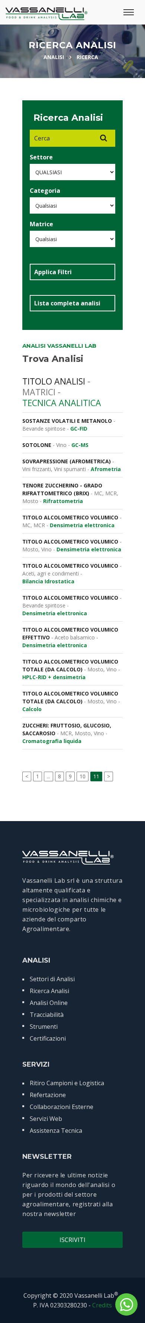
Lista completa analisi (67, 303)
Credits (102, 1305)
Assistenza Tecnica (56, 1130)
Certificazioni (48, 1038)
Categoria (45, 191)
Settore (41, 157)
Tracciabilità (47, 1015)
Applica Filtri (53, 272)
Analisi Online (49, 1003)
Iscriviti (72, 1240)
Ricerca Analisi (49, 991)
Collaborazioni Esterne (61, 1107)
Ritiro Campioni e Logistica (67, 1083)
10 (83, 776)
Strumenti (44, 1026)
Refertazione (48, 1095)
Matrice (41, 224)
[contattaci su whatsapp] (126, 1304)
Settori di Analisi (52, 979)
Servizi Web (46, 1119)
